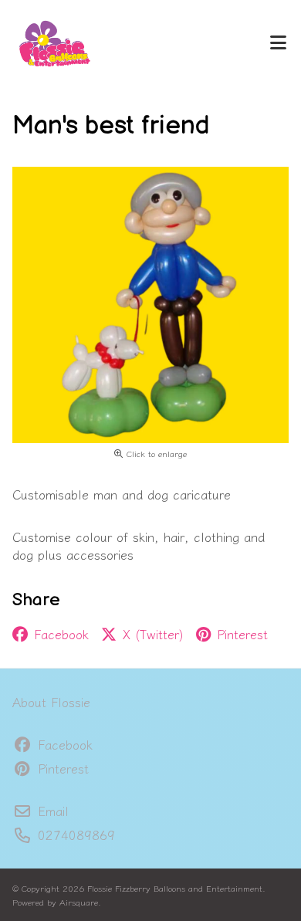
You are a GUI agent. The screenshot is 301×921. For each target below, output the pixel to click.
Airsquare (78, 902)
